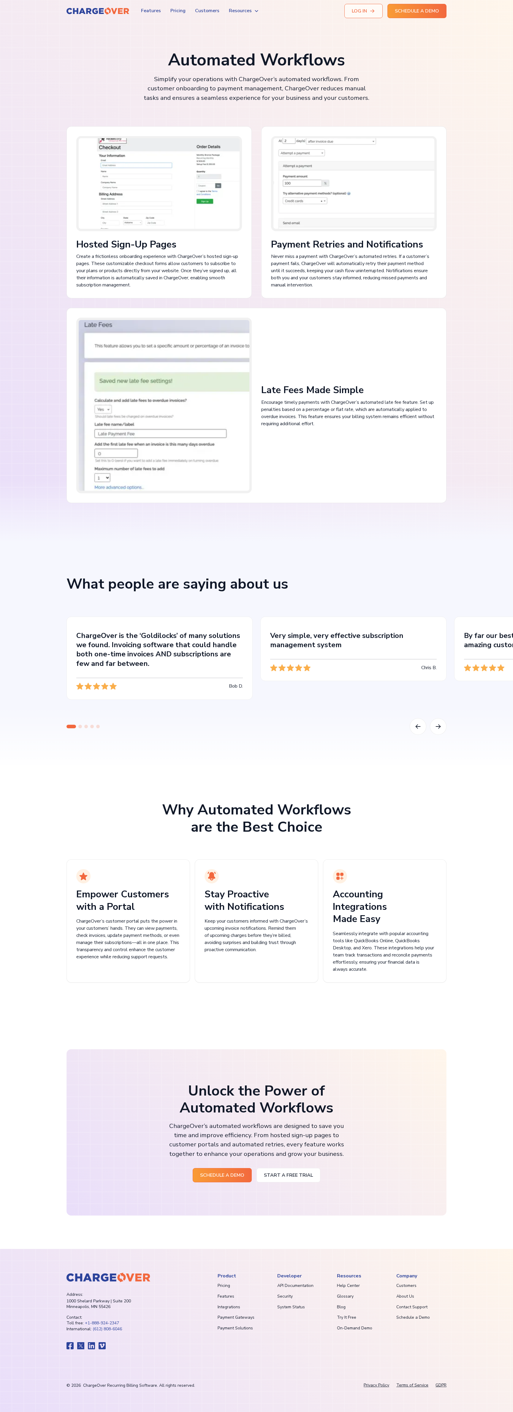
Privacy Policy (376, 1385)
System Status (291, 1307)
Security (285, 1296)
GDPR (441, 1385)
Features (151, 10)
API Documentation (295, 1285)
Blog (341, 1307)
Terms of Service (412, 1385)
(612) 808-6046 (107, 1329)
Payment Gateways (236, 1317)
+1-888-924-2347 (102, 1323)
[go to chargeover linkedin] (91, 1345)
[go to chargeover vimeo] (102, 1345)
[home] (97, 11)
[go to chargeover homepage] (108, 1277)
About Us (405, 1296)
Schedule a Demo (413, 1317)
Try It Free (346, 1317)
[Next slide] (438, 726)
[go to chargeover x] (80, 1345)
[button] (244, 11)
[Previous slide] (418, 726)
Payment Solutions (235, 1328)
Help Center (348, 1285)
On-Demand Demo (354, 1328)
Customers (207, 10)
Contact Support (412, 1307)
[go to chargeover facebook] (70, 1345)
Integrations (229, 1307)
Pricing (178, 10)
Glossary (345, 1296)
